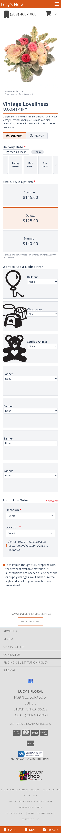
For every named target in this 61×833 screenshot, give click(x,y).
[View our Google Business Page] (30, 682)
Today (37, 151)
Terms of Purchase (40, 813)
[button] (51, 14)
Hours (52, 829)
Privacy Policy (15, 813)
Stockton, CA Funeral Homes (20, 789)
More (7, 127)
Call (11, 829)
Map (31, 829)
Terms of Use (30, 819)
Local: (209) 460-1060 (30, 715)
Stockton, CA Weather (23, 801)
